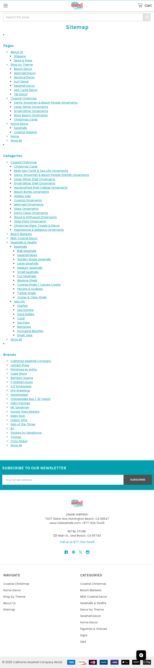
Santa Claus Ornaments (31, 213)
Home (15, 136)
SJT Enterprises (21, 386)
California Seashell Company (31, 361)
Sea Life (19, 302)
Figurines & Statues (93, 629)
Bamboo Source (22, 378)
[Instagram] (88, 552)
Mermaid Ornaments (29, 205)
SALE (83, 642)
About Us (17, 52)
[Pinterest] (73, 552)
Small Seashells (27, 272)
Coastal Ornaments (28, 200)
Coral (21, 318)
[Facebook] (66, 552)
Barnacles (24, 327)
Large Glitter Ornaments (31, 107)
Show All (16, 141)
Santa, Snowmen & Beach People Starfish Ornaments (51, 175)
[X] (80, 552)
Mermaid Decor (25, 73)
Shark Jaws (24, 335)
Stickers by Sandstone (26, 433)
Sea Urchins (25, 310)
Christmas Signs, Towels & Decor (37, 226)
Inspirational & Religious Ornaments (39, 230)
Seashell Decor (24, 86)
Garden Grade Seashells (34, 259)
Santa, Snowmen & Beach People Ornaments (46, 103)
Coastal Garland (25, 132)
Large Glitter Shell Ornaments (34, 179)
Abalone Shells (27, 280)
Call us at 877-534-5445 (77, 542)
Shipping (20, 56)
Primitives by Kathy (24, 369)
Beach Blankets (21, 234)
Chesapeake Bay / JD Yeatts (31, 399)
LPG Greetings (20, 391)
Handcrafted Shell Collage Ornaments (41, 188)
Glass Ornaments (26, 209)
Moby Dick (18, 416)
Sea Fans (23, 323)
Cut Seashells (26, 276)
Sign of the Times (23, 424)
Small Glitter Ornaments (31, 111)
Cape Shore (19, 374)
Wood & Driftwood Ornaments (35, 217)
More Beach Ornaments (31, 115)
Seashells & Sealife (24, 242)
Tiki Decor (21, 94)
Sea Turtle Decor (25, 90)
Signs (83, 635)
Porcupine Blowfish (30, 331)
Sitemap (9, 610)
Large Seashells (27, 264)
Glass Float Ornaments (30, 221)
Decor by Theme (92, 610)
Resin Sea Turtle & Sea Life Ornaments (41, 171)
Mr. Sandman (20, 407)
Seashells (20, 128)
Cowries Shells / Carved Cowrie (39, 285)
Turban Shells (26, 293)
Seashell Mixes (27, 255)
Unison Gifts (19, 420)
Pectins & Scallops (30, 289)
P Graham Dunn (22, 382)
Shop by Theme (22, 65)
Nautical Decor (24, 77)
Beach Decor (23, 69)
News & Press (23, 60)
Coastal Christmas (24, 98)
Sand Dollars (25, 314)
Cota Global (19, 441)
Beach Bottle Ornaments (31, 192)
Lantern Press (20, 365)
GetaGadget (19, 395)
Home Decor (19, 124)
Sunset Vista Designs (25, 412)
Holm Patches (20, 403)
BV (12, 429)
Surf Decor (21, 82)
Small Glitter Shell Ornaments (34, 183)
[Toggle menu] (5, 5)
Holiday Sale (22, 196)
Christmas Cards (25, 120)
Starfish (22, 306)
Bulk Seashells (26, 251)
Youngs (16, 437)
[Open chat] (141, 655)
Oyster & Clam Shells (32, 297)
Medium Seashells (29, 268)
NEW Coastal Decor (24, 238)
